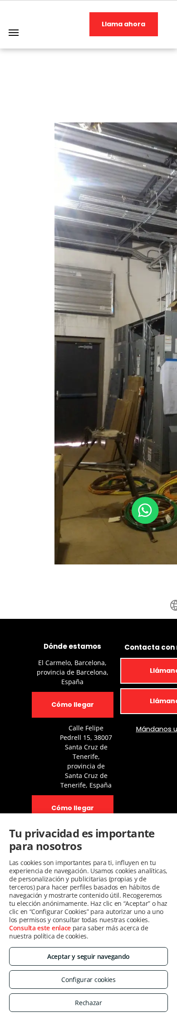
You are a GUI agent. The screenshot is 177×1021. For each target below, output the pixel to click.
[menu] (14, 33)
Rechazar (88, 1002)
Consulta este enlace (40, 928)
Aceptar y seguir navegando (88, 956)
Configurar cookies (88, 979)
